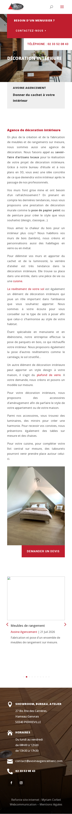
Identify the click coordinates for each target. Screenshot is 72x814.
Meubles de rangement (28, 625)
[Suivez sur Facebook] (11, 782)
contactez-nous (30, 30)
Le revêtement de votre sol (26, 289)
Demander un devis (43, 551)
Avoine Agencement (24, 632)
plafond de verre (49, 375)
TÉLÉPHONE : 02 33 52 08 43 (48, 44)
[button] (64, 624)
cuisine (17, 281)
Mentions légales (50, 804)
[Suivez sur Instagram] (21, 782)
